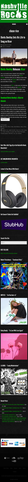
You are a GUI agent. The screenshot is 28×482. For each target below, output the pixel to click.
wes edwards (19, 133)
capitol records (12, 130)
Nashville (11, 133)
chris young (23, 130)
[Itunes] (7, 458)
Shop (11, 468)
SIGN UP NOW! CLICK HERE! (8, 151)
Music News (6, 468)
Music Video (10, 126)
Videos (24, 468)
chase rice (18, 130)
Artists (20, 468)
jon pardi (12, 131)
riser (14, 133)
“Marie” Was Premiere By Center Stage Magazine (13, 404)
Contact (14, 471)
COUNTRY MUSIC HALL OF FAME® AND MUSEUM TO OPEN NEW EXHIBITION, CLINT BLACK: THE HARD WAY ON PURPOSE (14, 420)
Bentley (14, 79)
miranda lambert (4, 133)
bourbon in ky (5, 130)
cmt (1, 131)
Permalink (4, 125)
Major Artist (4, 126)
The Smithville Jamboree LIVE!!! (9, 416)
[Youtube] (14, 461)
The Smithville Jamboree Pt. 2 (9, 414)
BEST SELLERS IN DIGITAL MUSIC (9, 253)
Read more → (5, 119)
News (22, 126)
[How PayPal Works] (13, 446)
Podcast (15, 468)
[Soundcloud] (13, 458)
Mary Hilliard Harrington (20, 131)
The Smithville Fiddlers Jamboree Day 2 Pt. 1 (12, 411)
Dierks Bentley (6, 69)
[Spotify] (20, 458)
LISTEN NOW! (4, 162)
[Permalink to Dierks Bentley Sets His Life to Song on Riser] (14, 57)
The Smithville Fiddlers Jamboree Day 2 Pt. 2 (12, 408)
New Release (17, 126)
